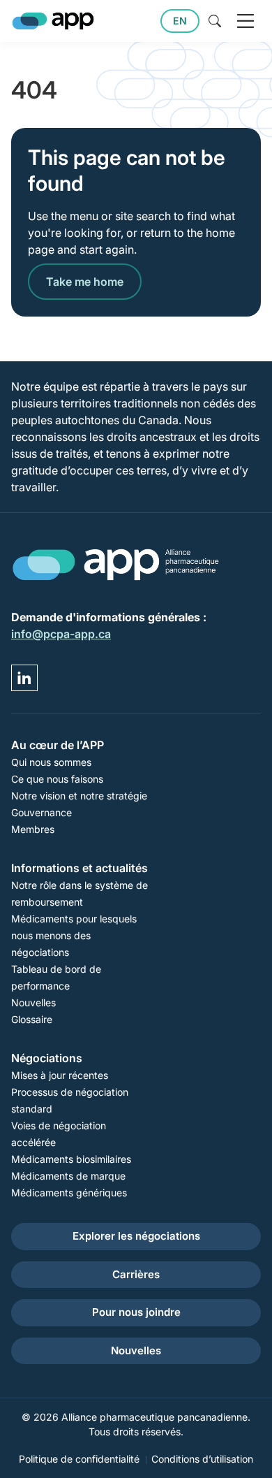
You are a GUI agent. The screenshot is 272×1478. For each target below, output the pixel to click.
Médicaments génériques (69, 1192)
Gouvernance (41, 812)
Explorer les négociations (136, 1235)
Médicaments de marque (68, 1176)
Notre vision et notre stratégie (79, 796)
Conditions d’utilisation (202, 1459)
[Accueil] (53, 21)
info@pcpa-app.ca (61, 634)
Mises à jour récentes (59, 1075)
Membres (32, 829)
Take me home (84, 282)
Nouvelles (33, 1002)
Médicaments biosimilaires (71, 1159)
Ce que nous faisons (57, 779)
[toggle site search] (214, 21)
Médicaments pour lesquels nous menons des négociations (74, 935)
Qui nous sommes (51, 762)
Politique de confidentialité (79, 1459)
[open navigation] (245, 21)
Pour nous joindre (136, 1312)
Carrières (136, 1274)
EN (180, 21)
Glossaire (31, 1019)
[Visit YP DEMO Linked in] (24, 678)
